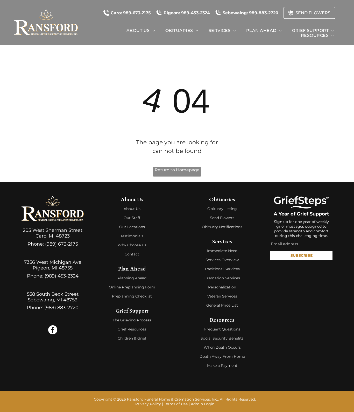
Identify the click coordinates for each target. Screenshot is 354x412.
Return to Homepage (177, 169)
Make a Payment (222, 365)
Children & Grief (132, 338)
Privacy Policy (148, 404)
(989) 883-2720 (61, 307)
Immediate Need (222, 250)
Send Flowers (222, 217)
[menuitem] (140, 30)
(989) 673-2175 (61, 244)
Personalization (222, 287)
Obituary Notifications (222, 227)
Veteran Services (222, 296)
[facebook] (52, 330)
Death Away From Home (222, 356)
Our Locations (132, 227)
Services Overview (222, 260)
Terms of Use (176, 404)
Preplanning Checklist (132, 296)
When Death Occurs (222, 347)
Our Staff (132, 217)
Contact (132, 254)
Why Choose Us (132, 245)
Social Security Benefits (222, 338)
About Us (132, 208)
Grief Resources (132, 329)
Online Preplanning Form (132, 287)
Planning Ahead (132, 278)
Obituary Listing (222, 208)
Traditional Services (222, 269)
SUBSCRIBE (302, 255)
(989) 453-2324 (62, 276)
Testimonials (132, 236)
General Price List (222, 305)
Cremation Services (222, 278)
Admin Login (202, 404)
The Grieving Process (132, 320)
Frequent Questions (222, 329)
